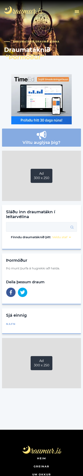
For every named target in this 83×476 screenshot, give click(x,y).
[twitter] (22, 292)
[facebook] (11, 292)
